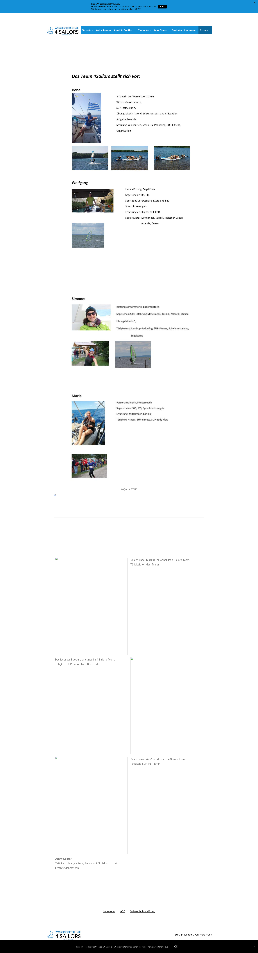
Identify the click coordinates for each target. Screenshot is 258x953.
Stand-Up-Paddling (123, 30)
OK (176, 946)
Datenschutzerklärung (142, 911)
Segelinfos (177, 30)
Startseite (86, 30)
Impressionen (190, 30)
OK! (162, 6)
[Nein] (254, 946)
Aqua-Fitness (160, 30)
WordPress (205, 934)
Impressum (109, 911)
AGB (122, 911)
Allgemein (204, 30)
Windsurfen (143, 30)
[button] (92, 30)
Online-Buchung (104, 30)
